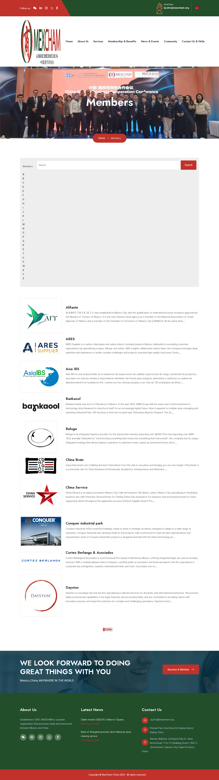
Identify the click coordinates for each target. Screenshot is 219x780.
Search (188, 165)
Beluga (71, 428)
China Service (77, 487)
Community (170, 41)
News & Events (150, 41)
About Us (83, 41)
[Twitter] (52, 8)
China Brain (75, 459)
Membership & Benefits (122, 41)
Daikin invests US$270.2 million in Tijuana (102, 719)
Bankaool (73, 398)
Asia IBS (72, 368)
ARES (70, 338)
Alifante (72, 307)
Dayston (72, 587)
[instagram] (46, 8)
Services (98, 41)
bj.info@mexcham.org (176, 7)
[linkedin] (40, 8)
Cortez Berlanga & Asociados (89, 552)
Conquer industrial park (84, 523)
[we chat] (34, 8)
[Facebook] (57, 8)
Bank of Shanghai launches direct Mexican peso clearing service (106, 734)
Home (69, 41)
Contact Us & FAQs (193, 41)
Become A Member (179, 669)
